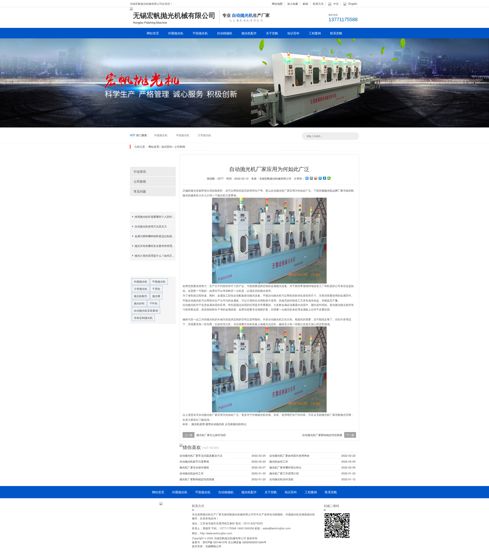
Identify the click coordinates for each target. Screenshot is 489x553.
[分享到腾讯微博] (320, 178)
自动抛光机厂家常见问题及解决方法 (201, 455)
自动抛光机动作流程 (281, 479)
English (352, 4)
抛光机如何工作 (278, 461)
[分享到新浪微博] (315, 178)
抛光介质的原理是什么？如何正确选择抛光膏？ (163, 255)
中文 (336, 4)
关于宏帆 (272, 33)
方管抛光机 (204, 135)
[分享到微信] (329, 178)
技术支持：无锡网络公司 (206, 546)
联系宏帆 (336, 33)
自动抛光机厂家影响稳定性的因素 (322, 435)
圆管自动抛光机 (215, 424)
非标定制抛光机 (143, 318)
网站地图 (277, 4)
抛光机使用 (198, 424)
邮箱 (305, 4)
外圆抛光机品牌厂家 (331, 190)
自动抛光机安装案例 (146, 310)
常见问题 (140, 191)
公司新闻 (179, 146)
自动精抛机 (224, 33)
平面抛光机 (200, 33)
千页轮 (156, 289)
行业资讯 (140, 171)
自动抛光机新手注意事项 (194, 461)
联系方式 (318, 4)
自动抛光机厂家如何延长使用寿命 (289, 455)
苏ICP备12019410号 (215, 542)
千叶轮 (154, 303)
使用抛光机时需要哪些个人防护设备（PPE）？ (163, 216)
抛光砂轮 (139, 303)
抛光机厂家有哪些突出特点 (285, 467)
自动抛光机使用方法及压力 (151, 226)
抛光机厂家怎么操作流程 (211, 435)
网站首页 (153, 33)
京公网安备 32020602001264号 (247, 542)
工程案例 (315, 33)
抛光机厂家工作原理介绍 (284, 473)
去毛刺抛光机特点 (235, 424)
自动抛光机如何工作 (192, 473)
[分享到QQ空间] (311, 178)
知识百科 (293, 33)
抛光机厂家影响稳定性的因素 (197, 479)
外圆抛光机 (175, 33)
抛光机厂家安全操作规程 (194, 467)
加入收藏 (292, 4)
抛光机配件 (249, 33)
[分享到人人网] (324, 178)
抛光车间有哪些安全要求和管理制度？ (157, 246)
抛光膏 (156, 296)
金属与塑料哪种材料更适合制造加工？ (157, 236)
